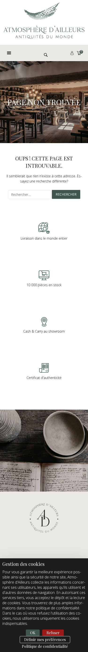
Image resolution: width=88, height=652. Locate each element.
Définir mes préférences (45, 639)
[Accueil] (44, 20)
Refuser (53, 632)
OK (32, 632)
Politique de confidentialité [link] (45, 646)
